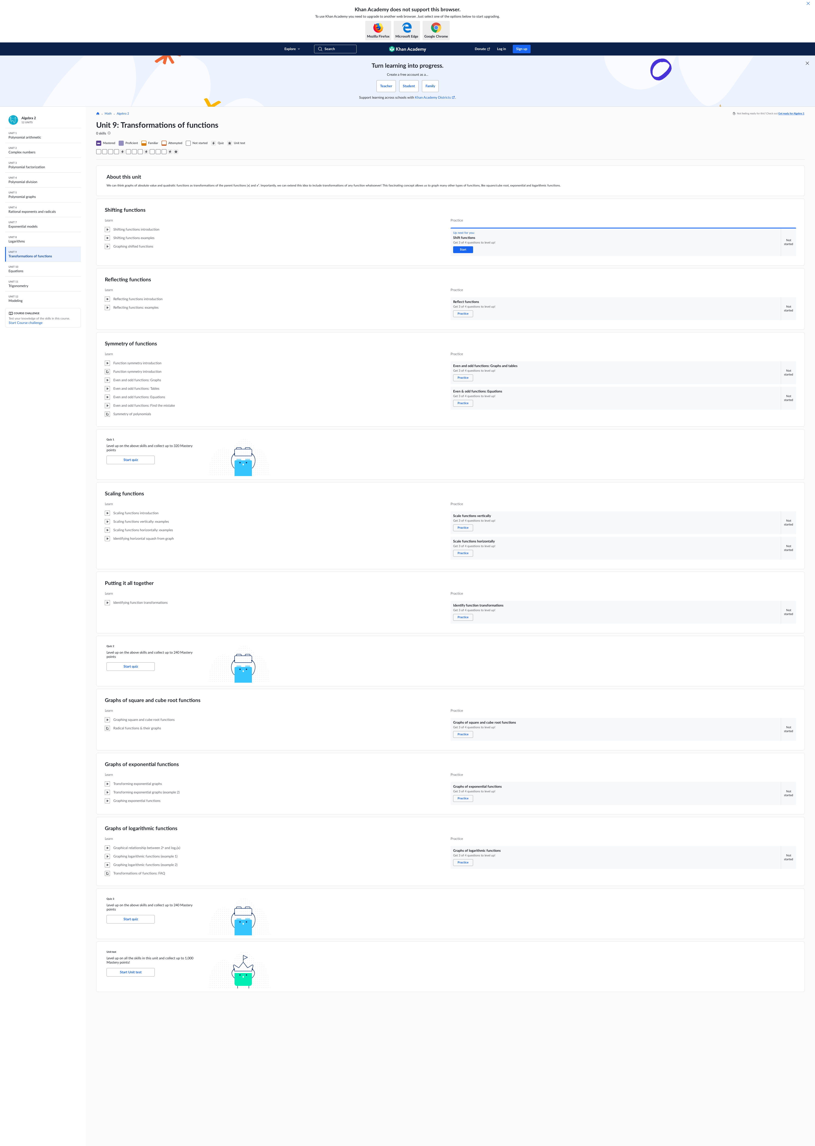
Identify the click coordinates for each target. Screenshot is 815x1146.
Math (108, 113)
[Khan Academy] (407, 49)
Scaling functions (124, 493)
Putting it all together (129, 583)
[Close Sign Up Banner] (807, 63)
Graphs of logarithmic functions (141, 828)
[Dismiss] (808, 3)
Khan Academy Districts (433, 97)
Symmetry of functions (131, 343)
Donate (480, 49)
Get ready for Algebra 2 (791, 113)
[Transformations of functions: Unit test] (175, 151)
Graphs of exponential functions (142, 764)
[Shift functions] (98, 151)
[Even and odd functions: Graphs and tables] (110, 151)
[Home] (98, 114)
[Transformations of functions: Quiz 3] (170, 151)
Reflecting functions (128, 279)
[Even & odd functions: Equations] (116, 151)
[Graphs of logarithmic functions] (164, 151)
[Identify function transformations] (140, 151)
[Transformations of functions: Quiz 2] (146, 151)
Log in (501, 49)
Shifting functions (125, 210)
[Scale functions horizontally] (134, 151)
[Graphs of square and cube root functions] (152, 151)
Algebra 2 (123, 113)
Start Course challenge (25, 323)
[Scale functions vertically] (128, 151)
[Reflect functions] (104, 151)
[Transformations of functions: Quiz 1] (122, 151)
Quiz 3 (110, 899)
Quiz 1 (110, 439)
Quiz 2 (110, 646)
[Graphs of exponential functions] (158, 151)
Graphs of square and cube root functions (153, 700)
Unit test (111, 952)
